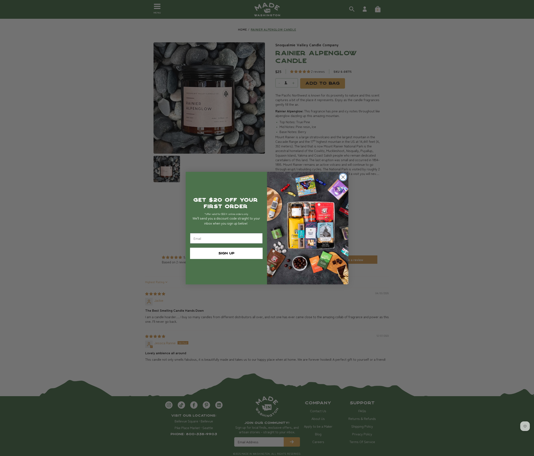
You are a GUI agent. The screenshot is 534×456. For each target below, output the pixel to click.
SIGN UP (226, 253)
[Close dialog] (343, 177)
